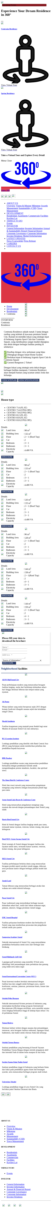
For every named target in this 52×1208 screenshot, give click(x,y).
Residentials (12, 216)
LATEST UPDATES (16, 238)
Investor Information (34, 228)
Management (12, 208)
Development (12, 309)
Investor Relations (14, 236)
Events (10, 223)
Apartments (23, 216)
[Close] (2, 21)
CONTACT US (14, 246)
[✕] (26, 388)
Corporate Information (37, 233)
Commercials (34, 216)
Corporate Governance (17, 233)
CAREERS (12, 243)
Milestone (36, 206)
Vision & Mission (23, 206)
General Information (15, 228)
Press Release (30, 241)
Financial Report (35, 231)
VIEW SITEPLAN (9, 380)
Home (9, 306)
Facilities (44, 216)
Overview (11, 206)
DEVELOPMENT (15, 213)
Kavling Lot (12, 218)
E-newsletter (17, 241)
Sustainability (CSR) (28, 208)
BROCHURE (7, 457)
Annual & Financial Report (19, 1189)
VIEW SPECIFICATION (28, 380)
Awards (44, 206)
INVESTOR (12, 226)
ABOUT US (12, 203)
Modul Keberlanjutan (32, 236)
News (9, 241)
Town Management (15, 1141)
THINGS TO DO (14, 221)
